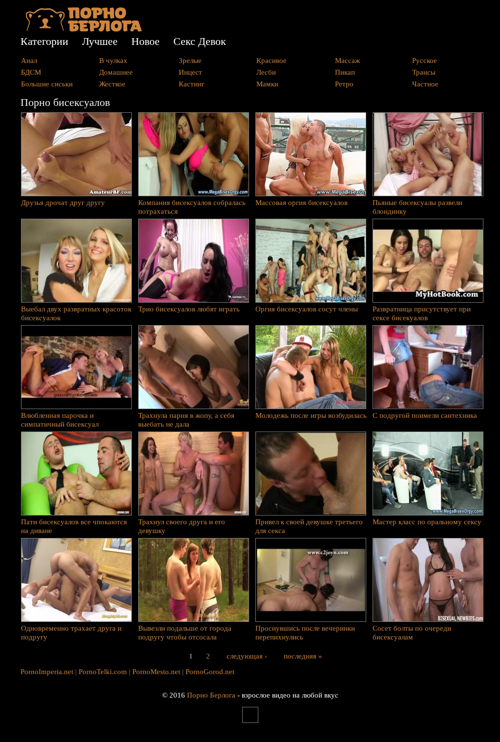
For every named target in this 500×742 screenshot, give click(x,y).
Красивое (271, 60)
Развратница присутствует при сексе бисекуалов (422, 313)
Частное (425, 84)
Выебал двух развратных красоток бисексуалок (76, 313)
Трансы (424, 72)
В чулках (113, 60)
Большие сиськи (47, 84)
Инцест (190, 72)
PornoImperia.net (47, 672)
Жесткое (112, 84)
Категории (44, 41)
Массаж (347, 60)
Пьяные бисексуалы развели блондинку (417, 207)
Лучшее (100, 41)
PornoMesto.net (156, 672)
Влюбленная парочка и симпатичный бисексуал (60, 420)
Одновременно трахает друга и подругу (71, 632)
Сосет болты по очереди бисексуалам (412, 632)
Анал (29, 60)
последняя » (303, 656)
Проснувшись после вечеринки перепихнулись (305, 632)
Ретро (344, 84)
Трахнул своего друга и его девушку (181, 526)
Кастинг (192, 84)
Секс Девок (199, 41)
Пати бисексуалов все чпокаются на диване (74, 526)
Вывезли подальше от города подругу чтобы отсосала (184, 632)
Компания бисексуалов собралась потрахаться (192, 207)
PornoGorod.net (210, 672)
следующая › (247, 656)
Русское (424, 60)
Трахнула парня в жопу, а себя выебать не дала (186, 420)
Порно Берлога (211, 695)
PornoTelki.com (103, 672)
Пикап (345, 72)
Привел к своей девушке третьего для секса (309, 526)
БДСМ (31, 72)
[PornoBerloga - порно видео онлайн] (83, 29)
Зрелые (190, 60)
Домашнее (116, 72)
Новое (145, 41)
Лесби (266, 72)
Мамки (267, 84)
